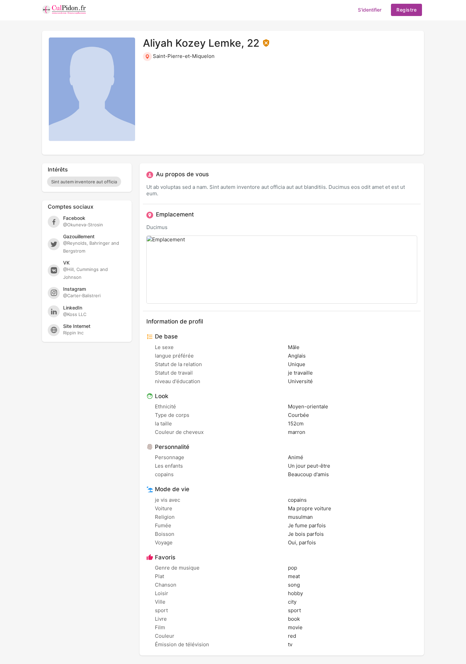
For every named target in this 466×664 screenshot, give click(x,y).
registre (406, 10)
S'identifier (369, 10)
